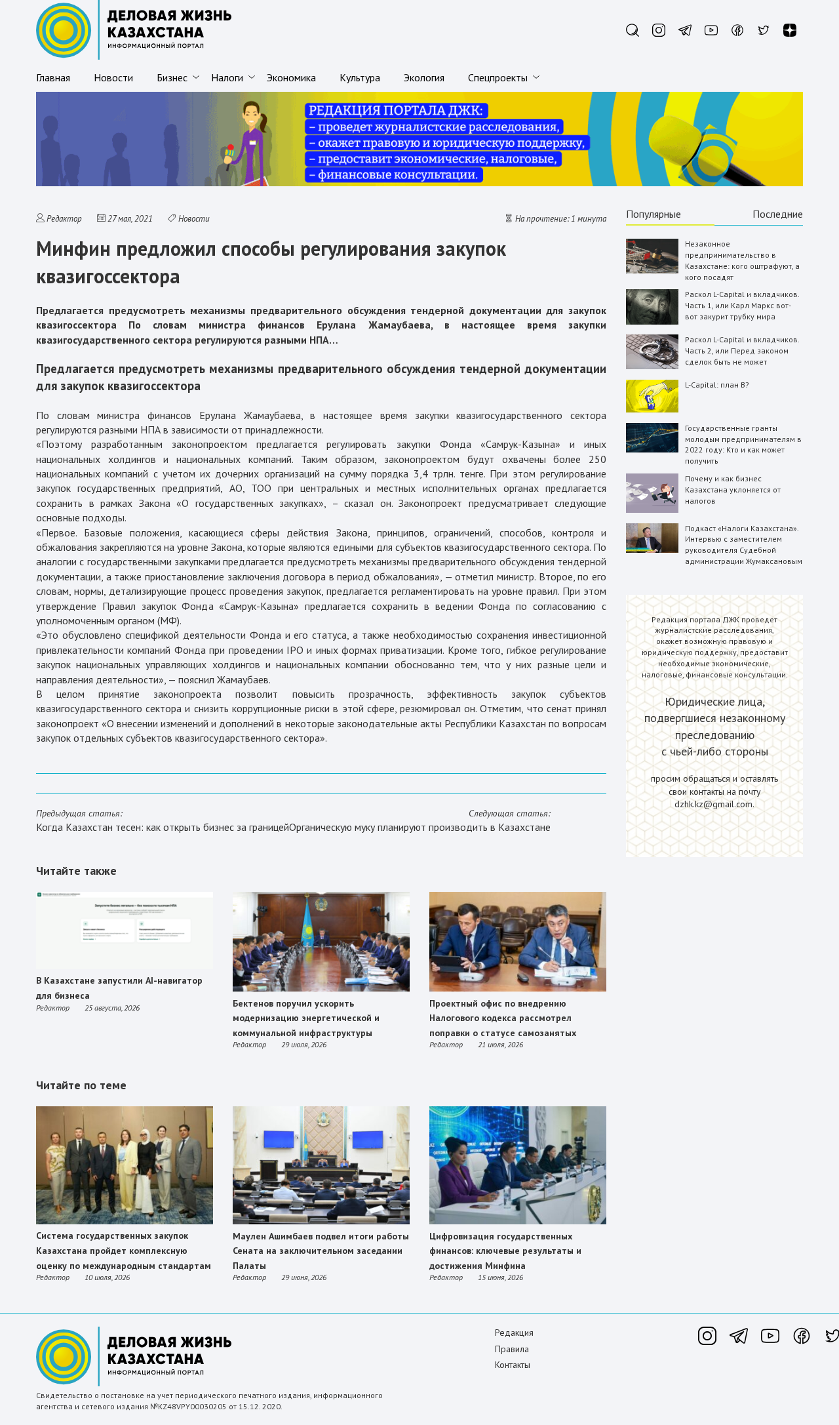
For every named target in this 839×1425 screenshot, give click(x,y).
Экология (424, 77)
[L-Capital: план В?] (652, 409)
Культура (360, 77)
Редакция (514, 1332)
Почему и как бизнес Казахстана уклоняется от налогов (733, 489)
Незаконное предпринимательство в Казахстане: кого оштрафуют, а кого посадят (742, 260)
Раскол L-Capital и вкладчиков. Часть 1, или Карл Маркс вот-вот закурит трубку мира (742, 305)
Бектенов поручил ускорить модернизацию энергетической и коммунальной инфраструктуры (306, 1018)
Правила (512, 1349)
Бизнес (172, 77)
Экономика (291, 77)
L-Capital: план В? (717, 385)
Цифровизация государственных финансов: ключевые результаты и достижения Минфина (505, 1251)
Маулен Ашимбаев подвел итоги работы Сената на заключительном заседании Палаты (321, 1251)
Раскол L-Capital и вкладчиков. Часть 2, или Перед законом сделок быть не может (742, 350)
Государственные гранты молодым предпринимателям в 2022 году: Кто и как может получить (743, 444)
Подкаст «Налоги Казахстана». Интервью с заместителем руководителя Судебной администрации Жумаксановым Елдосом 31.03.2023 (743, 550)
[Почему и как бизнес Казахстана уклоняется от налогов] (652, 510)
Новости (113, 77)
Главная (53, 77)
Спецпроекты (498, 77)
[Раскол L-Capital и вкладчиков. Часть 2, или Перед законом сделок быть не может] (652, 366)
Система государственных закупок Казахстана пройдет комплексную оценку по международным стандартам (123, 1250)
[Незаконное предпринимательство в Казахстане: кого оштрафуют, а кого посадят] (652, 270)
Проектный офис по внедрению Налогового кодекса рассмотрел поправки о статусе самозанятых (502, 1018)
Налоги (227, 77)
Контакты (512, 1365)
